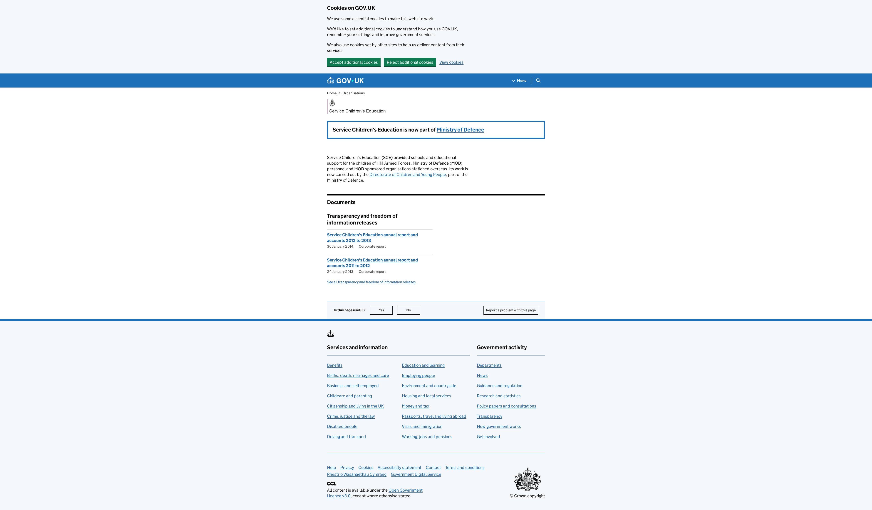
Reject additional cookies (410, 62)
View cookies (451, 62)
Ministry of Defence (460, 129)
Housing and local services (426, 395)
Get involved (488, 436)
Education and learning (423, 365)
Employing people (418, 375)
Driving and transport (347, 436)
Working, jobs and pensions (427, 436)
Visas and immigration (422, 426)
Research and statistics (499, 395)
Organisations (353, 93)
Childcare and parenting (349, 395)
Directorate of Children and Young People (407, 174)
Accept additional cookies (354, 62)
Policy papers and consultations (506, 406)
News (482, 375)
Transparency (489, 416)
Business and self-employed (353, 385)
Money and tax (415, 406)
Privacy (347, 467)
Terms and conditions (465, 467)
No (413, 310)
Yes (386, 310)
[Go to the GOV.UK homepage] (345, 80)
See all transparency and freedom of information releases (371, 282)
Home (332, 93)
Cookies (365, 467)
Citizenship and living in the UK (355, 406)
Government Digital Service (416, 474)
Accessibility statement (399, 467)
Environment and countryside (429, 385)
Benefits (334, 365)
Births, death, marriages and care (358, 375)
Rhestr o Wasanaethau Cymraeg (356, 474)
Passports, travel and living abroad (434, 416)
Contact (433, 467)
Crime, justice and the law (351, 416)
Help (331, 467)
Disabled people (342, 426)
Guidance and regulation (499, 385)
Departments (489, 365)
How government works (499, 426)
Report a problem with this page (511, 310)
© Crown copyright (527, 495)
